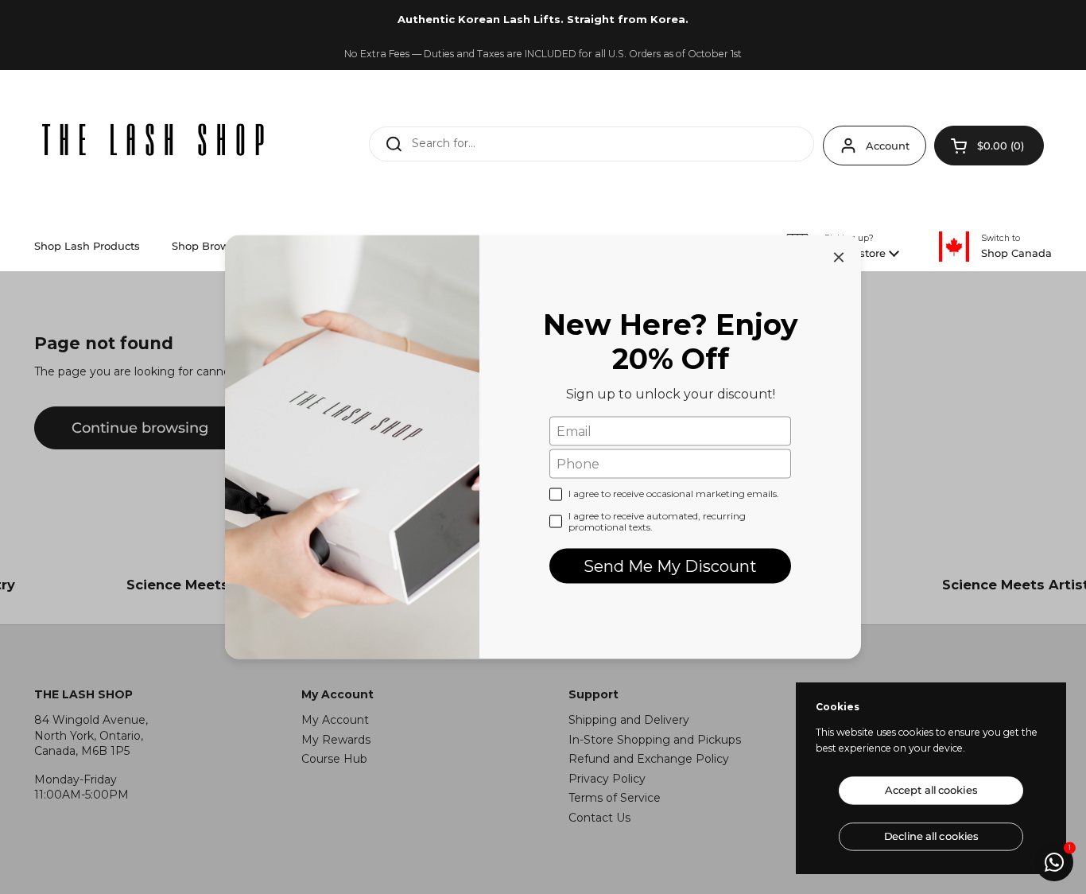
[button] (989, 145)
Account (888, 145)
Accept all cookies (931, 790)
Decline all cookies (931, 836)
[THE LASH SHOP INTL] (153, 141)
